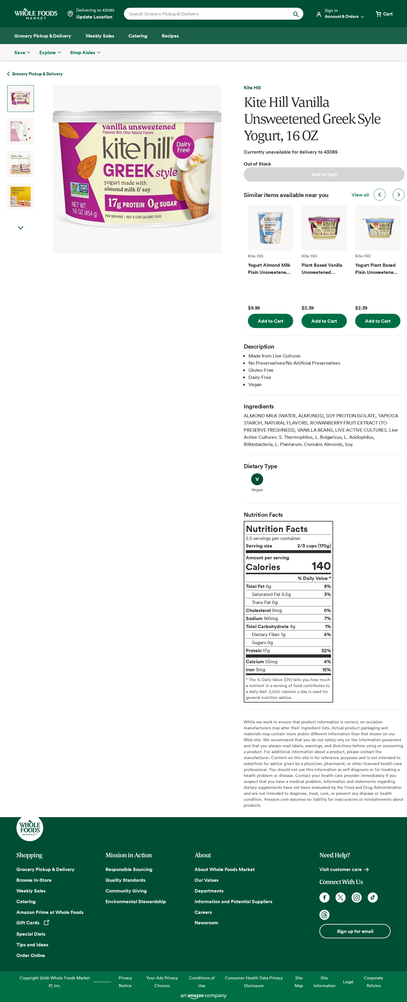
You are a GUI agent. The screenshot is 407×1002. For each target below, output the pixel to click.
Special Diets (30, 934)
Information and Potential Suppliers (233, 901)
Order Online (30, 955)
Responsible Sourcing (129, 869)
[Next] (121, 169)
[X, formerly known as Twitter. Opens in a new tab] (340, 897)
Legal (348, 981)
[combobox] (205, 13)
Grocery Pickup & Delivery (45, 869)
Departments (209, 890)
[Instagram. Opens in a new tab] (357, 897)
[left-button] (380, 195)
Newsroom (206, 922)
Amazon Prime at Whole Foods (49, 912)
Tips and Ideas (32, 944)
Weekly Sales (31, 890)
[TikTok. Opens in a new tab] (373, 897)
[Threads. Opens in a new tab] (324, 915)
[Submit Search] (296, 13)
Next (21, 228)
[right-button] (399, 195)
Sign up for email (355, 931)
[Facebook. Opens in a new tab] (324, 897)
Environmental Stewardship (135, 901)
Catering (26, 901)
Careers (203, 912)
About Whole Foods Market (225, 869)
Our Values (206, 880)
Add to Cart (324, 174)
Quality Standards (125, 880)
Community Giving (126, 890)
